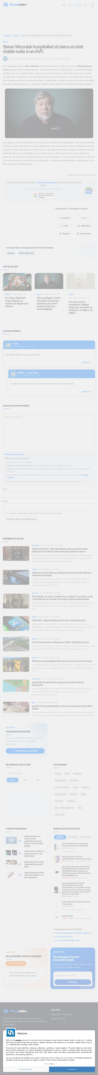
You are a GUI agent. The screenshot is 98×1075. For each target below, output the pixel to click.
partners (18, 1040)
